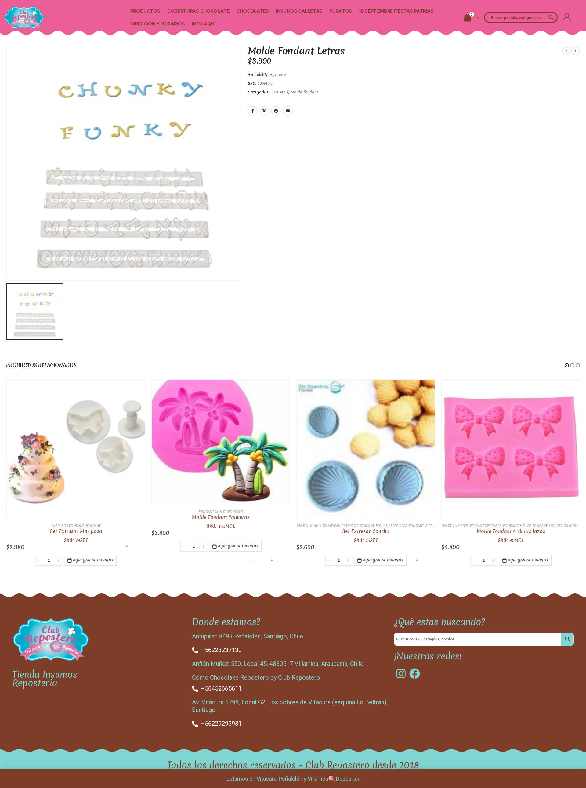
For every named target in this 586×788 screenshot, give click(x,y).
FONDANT (279, 92)
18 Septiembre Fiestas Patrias (396, 11)
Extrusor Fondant (67, 526)
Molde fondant (304, 92)
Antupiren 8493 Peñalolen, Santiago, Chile (247, 636)
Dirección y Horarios (157, 24)
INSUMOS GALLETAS (299, 11)
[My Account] (567, 17)
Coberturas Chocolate (198, 11)
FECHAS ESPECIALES (391, 526)
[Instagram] (401, 673)
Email (288, 111)
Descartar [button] (348, 778)
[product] (75, 449)
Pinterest (276, 111)
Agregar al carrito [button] (93, 560)
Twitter (264, 111)
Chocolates (253, 11)
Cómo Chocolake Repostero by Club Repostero (256, 677)
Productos (145, 11)
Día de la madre (454, 526)
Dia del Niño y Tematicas (318, 526)
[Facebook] (414, 673)
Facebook (253, 111)
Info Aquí (203, 24)
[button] (567, 365)
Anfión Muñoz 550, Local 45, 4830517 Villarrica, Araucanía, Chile (278, 663)
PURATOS (340, 11)
